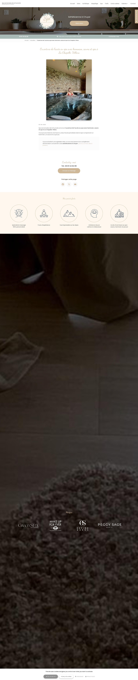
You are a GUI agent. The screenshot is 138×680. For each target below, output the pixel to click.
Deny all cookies (66, 676)
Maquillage (94, 3)
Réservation (79, 23)
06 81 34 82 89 (23, 37)
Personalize (79, 676)
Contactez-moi (114, 37)
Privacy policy (91, 676)
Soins (78, 3)
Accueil (72, 3)
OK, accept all (51, 676)
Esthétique (85, 3)
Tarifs (106, 3)
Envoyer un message (69, 171)
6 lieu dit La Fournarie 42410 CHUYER (70, 37)
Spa (101, 3)
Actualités (32, 40)
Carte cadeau (115, 3)
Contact (133, 3)
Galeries (124, 3)
